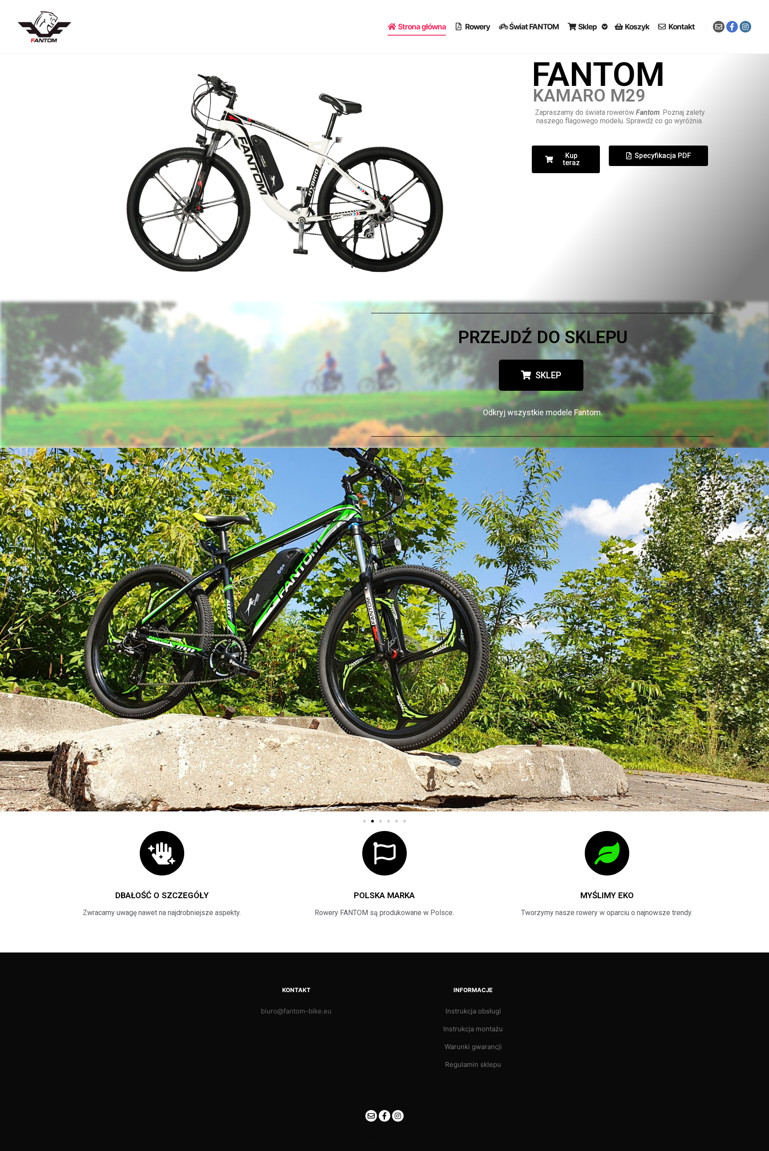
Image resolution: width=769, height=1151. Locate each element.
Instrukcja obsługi (473, 1011)
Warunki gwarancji (473, 1046)
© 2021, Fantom (384, 1138)
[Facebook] (732, 26)
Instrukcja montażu (473, 1029)
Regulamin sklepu (473, 1064)
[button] (10, 630)
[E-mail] (718, 26)
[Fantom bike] (44, 26)
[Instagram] (745, 26)
